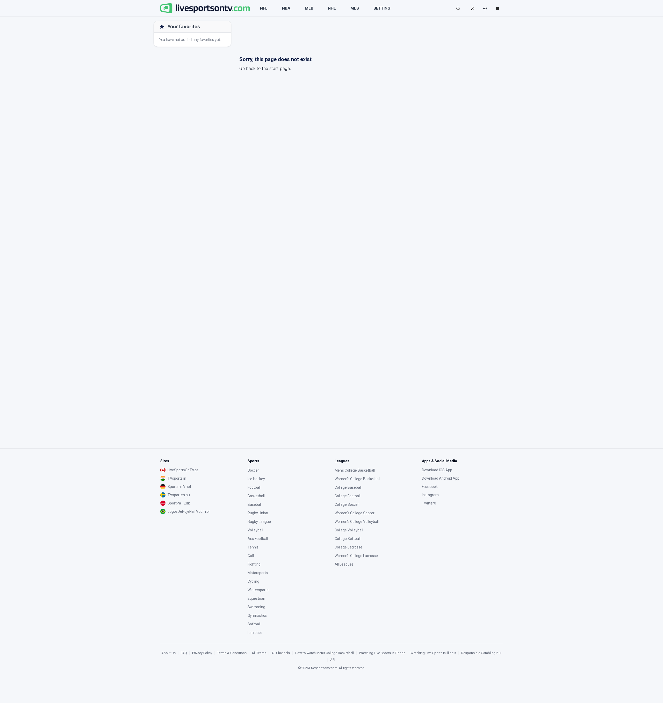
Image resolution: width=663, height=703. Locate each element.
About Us (168, 653)
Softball (254, 624)
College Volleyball (349, 530)
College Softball (348, 539)
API (332, 660)
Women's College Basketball (357, 479)
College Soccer (347, 504)
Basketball (256, 496)
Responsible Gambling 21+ (481, 653)
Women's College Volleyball (357, 521)
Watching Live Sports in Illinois (433, 653)
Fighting (254, 564)
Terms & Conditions (232, 653)
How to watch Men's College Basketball (324, 653)
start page (279, 68)
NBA (286, 8)
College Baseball (348, 487)
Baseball (255, 504)
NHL (332, 8)
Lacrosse (255, 633)
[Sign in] (472, 8)
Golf (251, 556)
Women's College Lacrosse (356, 556)
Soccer (253, 470)
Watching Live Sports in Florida (382, 653)
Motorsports (258, 573)
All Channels (280, 653)
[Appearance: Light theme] (485, 8)
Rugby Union (258, 513)
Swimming (256, 607)
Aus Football (258, 539)
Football (254, 487)
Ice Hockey (256, 479)
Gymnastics (257, 615)
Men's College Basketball (355, 470)
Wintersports (258, 590)
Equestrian (256, 598)
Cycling (253, 581)
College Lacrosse (348, 547)
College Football (348, 496)
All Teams (259, 653)
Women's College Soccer (354, 513)
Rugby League (259, 521)
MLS (354, 8)
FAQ (184, 653)
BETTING (381, 8)
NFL (264, 8)
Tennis (253, 547)
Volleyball (255, 530)
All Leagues (344, 564)
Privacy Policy (202, 653)
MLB (309, 8)
